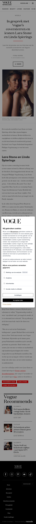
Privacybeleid (7, 304)
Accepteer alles (18, 300)
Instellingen (18, 295)
